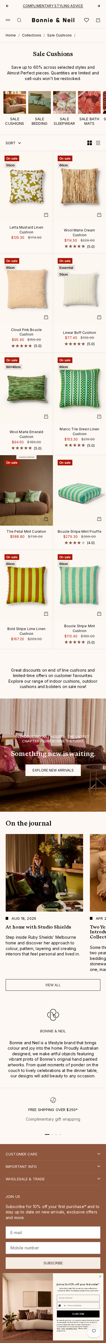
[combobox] (61, 1305)
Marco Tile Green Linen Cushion (79, 432)
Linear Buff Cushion (79, 333)
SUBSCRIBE (78, 1313)
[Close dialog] (100, 1276)
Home (11, 35)
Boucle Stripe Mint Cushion (79, 629)
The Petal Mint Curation (26, 532)
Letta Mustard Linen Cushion (26, 230)
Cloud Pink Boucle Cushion (26, 332)
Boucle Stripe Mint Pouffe (79, 532)
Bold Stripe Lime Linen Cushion (26, 632)
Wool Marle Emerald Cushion (27, 435)
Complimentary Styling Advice (53, 6)
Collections (31, 35)
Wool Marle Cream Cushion (79, 233)
